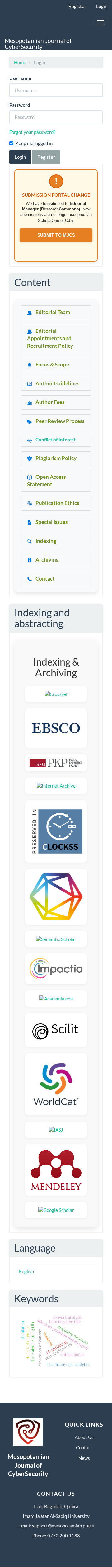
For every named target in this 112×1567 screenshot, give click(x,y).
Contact (84, 1447)
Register (77, 6)
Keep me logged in (34, 143)
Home (20, 62)
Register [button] (46, 157)
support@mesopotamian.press (63, 1525)
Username (20, 78)
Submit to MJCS (56, 235)
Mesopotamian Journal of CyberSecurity (38, 43)
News (84, 1458)
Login (101, 6)
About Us (84, 1437)
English (26, 1271)
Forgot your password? (32, 132)
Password (19, 105)
